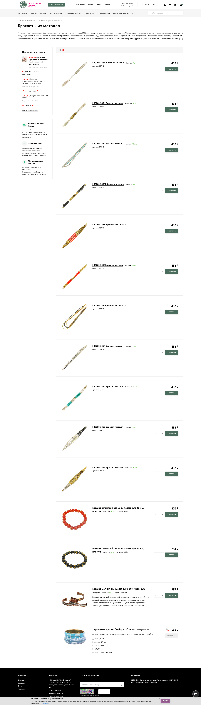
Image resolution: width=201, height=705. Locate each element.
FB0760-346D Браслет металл (108, 386)
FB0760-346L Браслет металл (107, 143)
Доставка (90, 5)
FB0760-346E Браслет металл (107, 426)
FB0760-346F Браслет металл (107, 346)
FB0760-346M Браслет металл (108, 184)
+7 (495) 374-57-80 (148, 5)
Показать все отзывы (30, 110)
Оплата (98, 5)
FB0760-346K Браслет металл (107, 103)
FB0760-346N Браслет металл (108, 62)
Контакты (107, 5)
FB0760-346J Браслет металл (107, 305)
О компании (80, 5)
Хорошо (165, 701)
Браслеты (41, 21)
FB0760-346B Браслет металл (107, 467)
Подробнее (45, 703)
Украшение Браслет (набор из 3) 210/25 (113, 629)
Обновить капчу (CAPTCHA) (89, 695)
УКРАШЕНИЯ (31, 21)
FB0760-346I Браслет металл (107, 265)
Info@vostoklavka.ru (56, 693)
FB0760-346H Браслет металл (108, 224)
